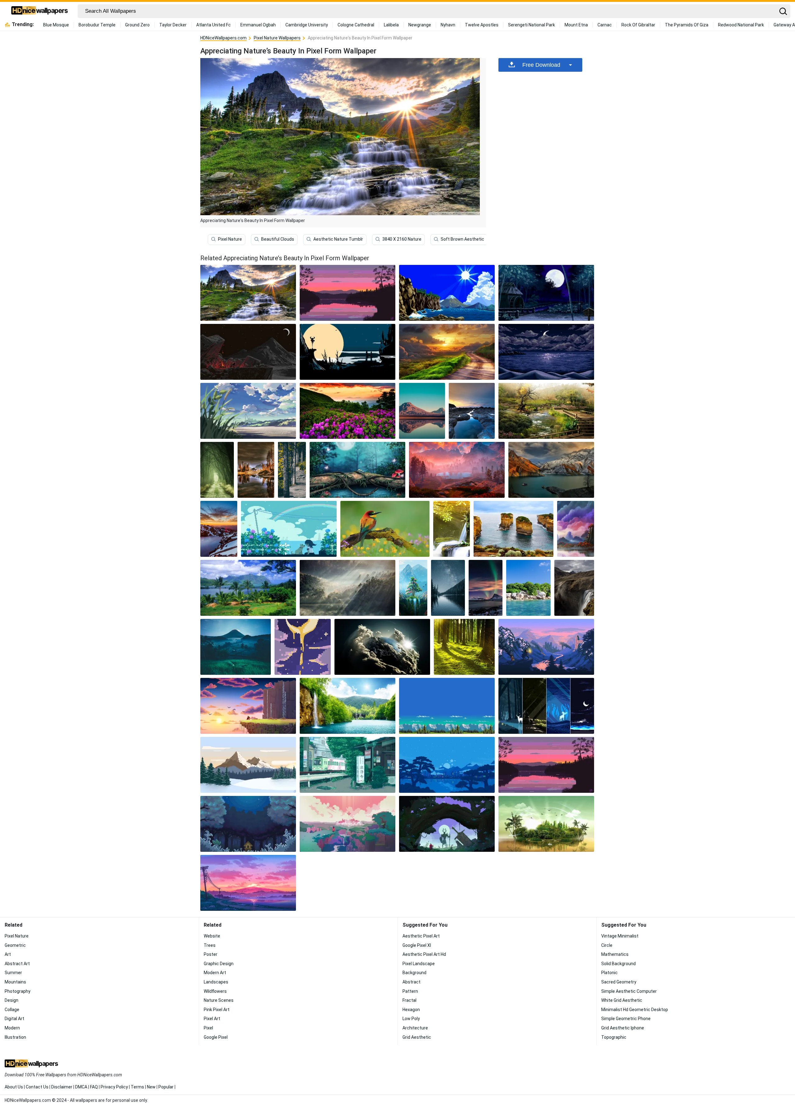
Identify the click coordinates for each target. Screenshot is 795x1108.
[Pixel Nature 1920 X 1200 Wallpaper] (551, 470)
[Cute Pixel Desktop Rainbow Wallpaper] (289, 529)
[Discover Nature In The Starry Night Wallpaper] (347, 588)
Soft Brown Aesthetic (462, 239)
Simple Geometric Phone (626, 1018)
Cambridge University (306, 24)
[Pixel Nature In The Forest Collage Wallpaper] (546, 706)
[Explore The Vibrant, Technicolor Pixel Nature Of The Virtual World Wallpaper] (248, 411)
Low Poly (411, 1018)
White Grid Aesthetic (621, 1000)
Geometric (15, 945)
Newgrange (419, 24)
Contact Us (37, 1086)
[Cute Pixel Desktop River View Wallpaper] (347, 824)
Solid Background (618, 963)
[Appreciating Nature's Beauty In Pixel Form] (248, 293)
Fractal (409, 1000)
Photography (17, 991)
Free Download (541, 65)
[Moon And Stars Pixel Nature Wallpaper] (303, 647)
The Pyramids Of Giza (686, 24)
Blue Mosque (56, 24)
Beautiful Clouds (277, 239)
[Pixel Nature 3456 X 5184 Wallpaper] (574, 588)
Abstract (411, 981)
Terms (137, 1086)
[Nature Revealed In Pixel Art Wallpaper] (218, 529)
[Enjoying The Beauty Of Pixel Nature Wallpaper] (357, 470)
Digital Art (14, 1018)
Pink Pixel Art (216, 1009)
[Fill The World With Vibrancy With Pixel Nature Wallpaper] (448, 588)
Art (8, 954)
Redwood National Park (741, 24)
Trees (210, 945)
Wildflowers (215, 991)
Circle (606, 945)
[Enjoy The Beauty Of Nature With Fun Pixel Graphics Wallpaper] (546, 411)
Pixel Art (212, 1018)
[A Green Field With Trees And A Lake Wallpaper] (248, 588)
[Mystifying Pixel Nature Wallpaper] (457, 470)
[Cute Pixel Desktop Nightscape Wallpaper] (447, 765)
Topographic (613, 1037)
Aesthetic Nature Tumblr (338, 239)
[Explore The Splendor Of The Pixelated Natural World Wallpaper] (292, 470)
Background (414, 972)
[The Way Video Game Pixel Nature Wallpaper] (248, 706)
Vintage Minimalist (619, 935)
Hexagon (411, 1009)
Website (212, 935)
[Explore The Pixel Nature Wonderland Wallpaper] (451, 529)
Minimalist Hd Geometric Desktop (634, 1009)
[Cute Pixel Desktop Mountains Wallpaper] (546, 765)
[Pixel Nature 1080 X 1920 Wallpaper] (422, 411)
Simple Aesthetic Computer (629, 991)
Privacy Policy (114, 1086)
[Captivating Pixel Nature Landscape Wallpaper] (217, 470)
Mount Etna (576, 24)
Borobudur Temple (97, 24)
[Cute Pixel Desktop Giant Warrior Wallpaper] (447, 824)
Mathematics (615, 954)
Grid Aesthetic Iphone (622, 1027)
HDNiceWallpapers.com (223, 37)
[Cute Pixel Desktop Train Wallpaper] (347, 765)
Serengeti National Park (531, 24)
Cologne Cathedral (356, 24)
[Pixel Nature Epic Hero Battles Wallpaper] (546, 647)
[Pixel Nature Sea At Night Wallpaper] (546, 352)
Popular (166, 1086)
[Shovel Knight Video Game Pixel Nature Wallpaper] (347, 352)
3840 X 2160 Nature (401, 239)
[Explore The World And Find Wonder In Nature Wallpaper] (382, 647)
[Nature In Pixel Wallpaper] (447, 352)
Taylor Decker (173, 24)
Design (11, 1000)
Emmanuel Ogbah (258, 24)
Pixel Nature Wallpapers (277, 37)
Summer (13, 972)
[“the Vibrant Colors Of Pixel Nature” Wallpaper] (546, 293)
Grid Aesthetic (416, 1037)
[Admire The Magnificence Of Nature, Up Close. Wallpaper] (347, 706)
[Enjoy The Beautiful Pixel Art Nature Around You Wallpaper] (248, 883)
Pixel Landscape (418, 963)
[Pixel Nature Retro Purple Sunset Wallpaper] (347, 293)
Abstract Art (17, 963)
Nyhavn (448, 24)
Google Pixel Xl (416, 945)
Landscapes (216, 981)
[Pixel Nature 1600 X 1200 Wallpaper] (513, 529)
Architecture (415, 1027)
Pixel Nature (230, 239)
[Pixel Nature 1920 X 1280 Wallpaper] (384, 529)
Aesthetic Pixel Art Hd (424, 954)
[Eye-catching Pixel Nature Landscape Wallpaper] (235, 647)
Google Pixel (216, 1037)
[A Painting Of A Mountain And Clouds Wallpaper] (575, 529)
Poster (210, 954)
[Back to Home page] (40, 11)
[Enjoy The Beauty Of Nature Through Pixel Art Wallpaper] (472, 411)
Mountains (15, 981)
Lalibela (391, 24)
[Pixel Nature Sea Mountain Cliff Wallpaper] (447, 293)
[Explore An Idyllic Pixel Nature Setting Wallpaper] (413, 588)
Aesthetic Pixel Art (421, 935)
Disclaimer (61, 1086)
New (151, 1086)
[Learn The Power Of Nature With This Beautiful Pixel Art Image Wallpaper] (528, 588)
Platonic (609, 972)
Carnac (604, 24)
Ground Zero (137, 24)
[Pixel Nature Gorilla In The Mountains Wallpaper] (248, 352)
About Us (14, 1086)
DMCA (81, 1086)
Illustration (15, 1037)
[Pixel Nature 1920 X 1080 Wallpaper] (347, 411)
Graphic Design (219, 963)
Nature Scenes (219, 1000)
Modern (12, 1027)
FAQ (94, 1086)
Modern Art (215, 972)
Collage (12, 1009)
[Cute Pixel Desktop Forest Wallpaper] (248, 824)
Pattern (410, 991)
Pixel (208, 1027)
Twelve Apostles (481, 24)
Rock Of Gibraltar (638, 24)
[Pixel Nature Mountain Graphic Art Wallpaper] (248, 765)
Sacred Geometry (618, 981)
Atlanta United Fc (213, 24)
